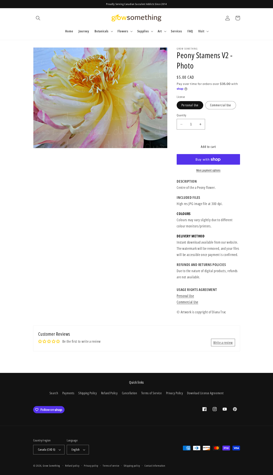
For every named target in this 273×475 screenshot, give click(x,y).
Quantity (181, 115)
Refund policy (72, 465)
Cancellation (129, 393)
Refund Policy (109, 393)
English (76, 449)
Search (54, 393)
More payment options (208, 170)
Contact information (154, 465)
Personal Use (189, 105)
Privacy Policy (174, 393)
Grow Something (51, 465)
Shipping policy (132, 465)
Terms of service (111, 465)
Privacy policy (91, 465)
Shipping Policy (87, 393)
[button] (38, 18)
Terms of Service (151, 393)
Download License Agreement (205, 393)
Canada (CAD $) (46, 449)
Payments (68, 393)
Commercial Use (220, 105)
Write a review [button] (223, 342)
